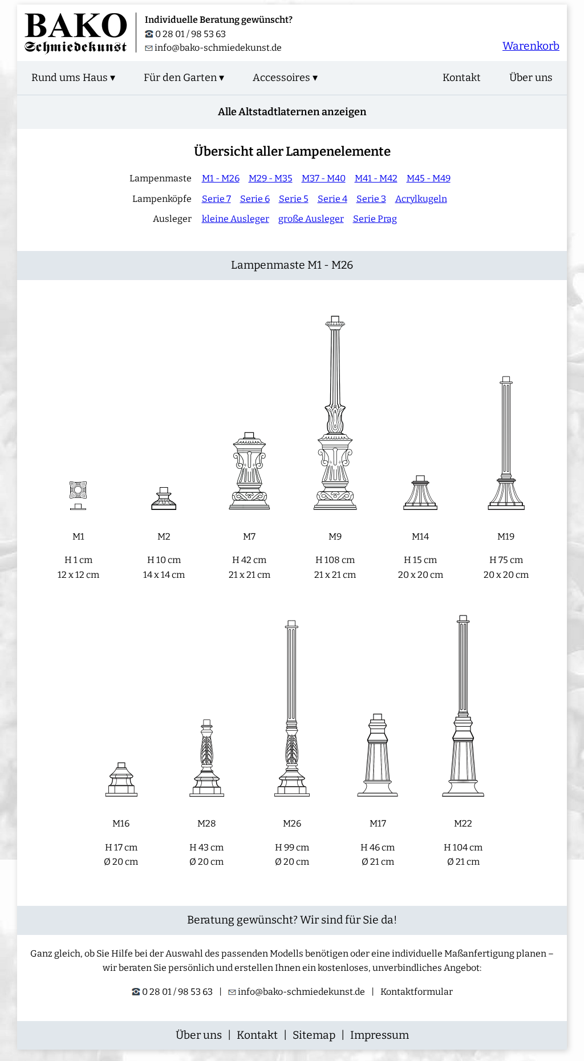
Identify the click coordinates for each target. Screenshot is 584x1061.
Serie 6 (255, 198)
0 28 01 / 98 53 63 (189, 34)
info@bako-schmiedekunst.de (217, 47)
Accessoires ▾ (285, 77)
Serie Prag (375, 218)
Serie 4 (332, 198)
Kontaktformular (416, 991)
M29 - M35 (271, 178)
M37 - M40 (324, 178)
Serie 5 (294, 198)
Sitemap (314, 1035)
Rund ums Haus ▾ (73, 77)
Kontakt (462, 77)
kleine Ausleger (235, 218)
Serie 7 (216, 198)
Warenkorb (530, 45)
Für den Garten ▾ (184, 77)
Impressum (379, 1035)
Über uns (531, 77)
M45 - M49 (429, 178)
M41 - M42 (376, 178)
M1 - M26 (221, 178)
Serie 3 (371, 198)
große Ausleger (311, 218)
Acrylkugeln (421, 198)
